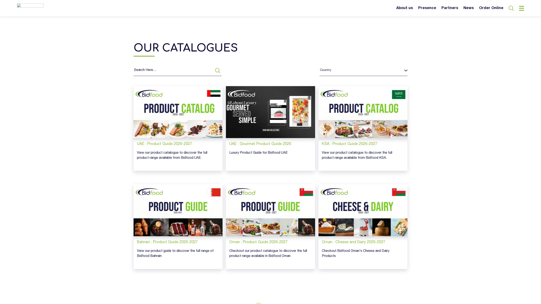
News (468, 8)
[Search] (217, 70)
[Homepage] (30, 8)
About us (404, 8)
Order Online (491, 8)
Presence (427, 8)
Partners (449, 8)
